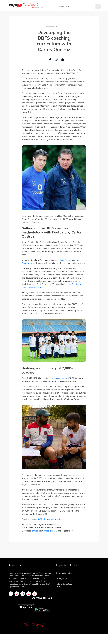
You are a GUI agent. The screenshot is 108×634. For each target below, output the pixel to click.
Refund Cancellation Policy (64, 585)
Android (47, 530)
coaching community (58, 378)
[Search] (98, 6)
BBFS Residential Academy (51, 519)
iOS (55, 530)
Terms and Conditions (65, 573)
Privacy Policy (61, 578)
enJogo (35, 530)
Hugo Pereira (65, 260)
